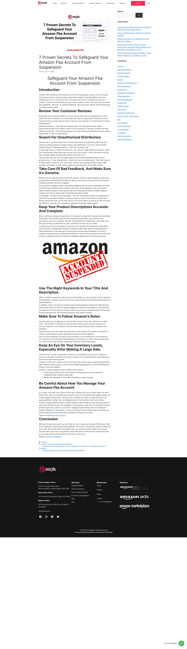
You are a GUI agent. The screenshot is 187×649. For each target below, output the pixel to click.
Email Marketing (123, 96)
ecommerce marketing (126, 93)
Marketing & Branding (125, 113)
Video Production (124, 136)
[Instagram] (46, 516)
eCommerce (122, 90)
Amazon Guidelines (54, 437)
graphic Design (123, 106)
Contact (122, 3)
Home (55, 3)
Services (64, 3)
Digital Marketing (124, 86)
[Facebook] (40, 516)
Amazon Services (78, 3)
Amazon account (53, 444)
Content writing (123, 76)
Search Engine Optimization (128, 116)
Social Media (122, 123)
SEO (119, 120)
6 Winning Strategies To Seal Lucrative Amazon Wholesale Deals (64, 450)
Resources (110, 3)
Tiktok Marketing (123, 126)
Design (120, 80)
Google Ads (122, 103)
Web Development (124, 139)
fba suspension (68, 444)
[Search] (139, 15)
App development (124, 70)
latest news (121, 110)
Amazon (44, 442)
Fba (60, 444)
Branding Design (123, 73)
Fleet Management (124, 100)
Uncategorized (123, 130)
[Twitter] (58, 516)
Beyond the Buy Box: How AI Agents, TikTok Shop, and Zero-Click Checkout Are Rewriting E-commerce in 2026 (134, 47)
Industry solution (95, 3)
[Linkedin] (52, 516)
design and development (127, 83)
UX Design (121, 133)
